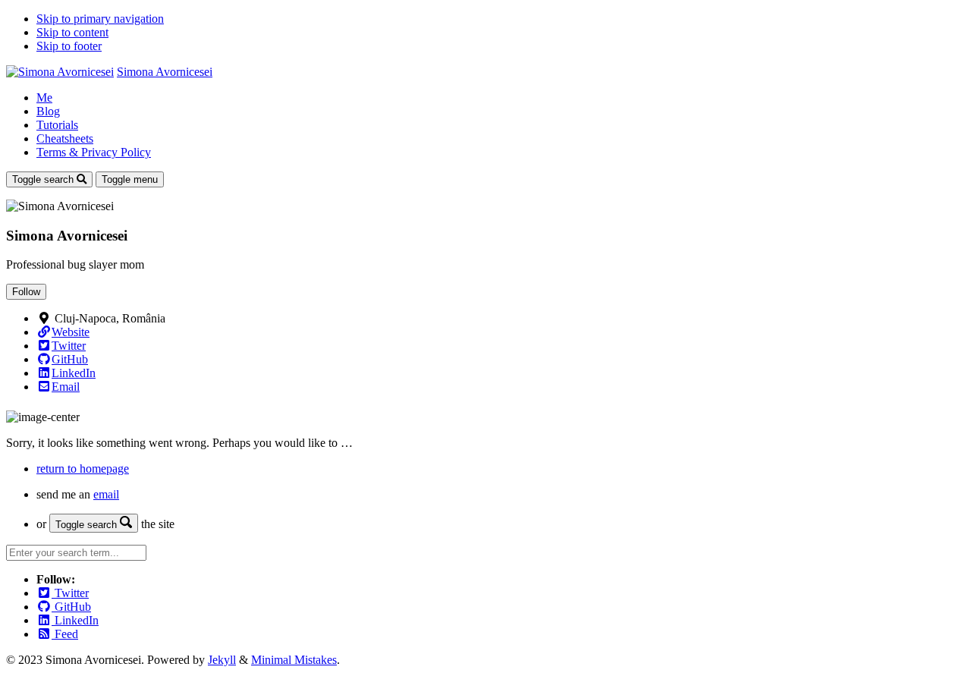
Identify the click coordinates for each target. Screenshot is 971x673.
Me (44, 97)
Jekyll (222, 659)
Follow (26, 291)
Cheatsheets (64, 138)
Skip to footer (69, 45)
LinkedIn (75, 620)
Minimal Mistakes (294, 659)
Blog (48, 111)
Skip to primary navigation (100, 18)
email (106, 494)
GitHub (71, 606)
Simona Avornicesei (164, 71)
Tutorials (57, 124)
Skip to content (72, 32)
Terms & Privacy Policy (93, 152)
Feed (65, 633)
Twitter (70, 593)
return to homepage (82, 468)
